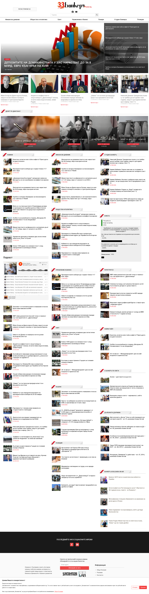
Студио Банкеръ (120, 19)
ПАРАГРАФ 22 (108, 270)
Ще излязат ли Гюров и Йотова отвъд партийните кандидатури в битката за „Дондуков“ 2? (75, 449)
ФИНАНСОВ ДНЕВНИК (63, 155)
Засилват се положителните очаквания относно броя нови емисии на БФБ (30, 307)
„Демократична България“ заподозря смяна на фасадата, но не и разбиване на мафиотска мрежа (30, 179)
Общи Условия (58, 591)
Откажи (134, 587)
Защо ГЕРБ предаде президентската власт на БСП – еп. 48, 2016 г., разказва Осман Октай (126, 446)
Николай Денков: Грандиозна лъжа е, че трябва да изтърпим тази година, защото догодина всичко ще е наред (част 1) (30, 428)
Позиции (140, 19)
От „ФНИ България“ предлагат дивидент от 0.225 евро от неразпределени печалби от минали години (77, 412)
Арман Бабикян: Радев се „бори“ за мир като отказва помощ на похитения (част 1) (126, 190)
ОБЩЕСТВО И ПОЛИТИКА (64, 209)
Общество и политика (38, 19)
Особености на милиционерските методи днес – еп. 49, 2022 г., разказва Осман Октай (127, 437)
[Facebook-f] (71, 544)
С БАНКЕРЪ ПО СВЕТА (111, 371)
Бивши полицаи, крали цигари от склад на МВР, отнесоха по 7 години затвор (127, 312)
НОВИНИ (10, 155)
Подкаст (8, 257)
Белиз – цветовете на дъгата (120, 377)
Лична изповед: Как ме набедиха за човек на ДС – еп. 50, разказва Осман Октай (127, 427)
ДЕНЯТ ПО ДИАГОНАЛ (13, 111)
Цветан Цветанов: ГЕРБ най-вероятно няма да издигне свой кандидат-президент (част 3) (126, 199)
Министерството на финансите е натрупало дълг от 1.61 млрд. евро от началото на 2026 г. (30, 228)
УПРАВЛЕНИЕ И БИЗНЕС (64, 270)
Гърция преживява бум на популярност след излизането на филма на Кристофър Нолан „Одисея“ (77, 431)
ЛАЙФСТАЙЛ (108, 329)
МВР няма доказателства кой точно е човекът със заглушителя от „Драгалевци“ (29, 317)
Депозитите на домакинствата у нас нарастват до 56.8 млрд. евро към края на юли (30, 188)
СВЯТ (57, 328)
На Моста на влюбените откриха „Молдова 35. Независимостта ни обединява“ (29, 219)
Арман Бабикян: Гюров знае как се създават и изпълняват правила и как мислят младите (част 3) (127, 171)
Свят (59, 19)
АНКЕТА (107, 216)
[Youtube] (76, 11)
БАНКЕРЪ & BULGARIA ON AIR (114, 471)
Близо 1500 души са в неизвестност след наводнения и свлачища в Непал (28, 247)
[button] (2, 48)
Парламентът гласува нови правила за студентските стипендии (27, 409)
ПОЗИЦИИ (59, 443)
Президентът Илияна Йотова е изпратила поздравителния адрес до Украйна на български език (30, 365)
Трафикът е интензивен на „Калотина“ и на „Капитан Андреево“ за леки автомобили (28, 437)
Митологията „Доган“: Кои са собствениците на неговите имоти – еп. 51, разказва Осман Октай (127, 418)
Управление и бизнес (80, 19)
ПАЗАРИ (58, 387)
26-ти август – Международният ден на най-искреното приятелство (77, 370)
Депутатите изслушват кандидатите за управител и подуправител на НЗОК (27, 418)
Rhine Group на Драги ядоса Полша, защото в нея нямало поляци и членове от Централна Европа (14, 98)
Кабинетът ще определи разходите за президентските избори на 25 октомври (27, 393)
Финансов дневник (12, 19)
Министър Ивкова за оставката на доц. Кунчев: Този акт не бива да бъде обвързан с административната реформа (30, 457)
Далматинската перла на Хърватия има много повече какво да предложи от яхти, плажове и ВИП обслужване (127, 388)
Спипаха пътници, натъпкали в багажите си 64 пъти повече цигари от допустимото (126, 285)
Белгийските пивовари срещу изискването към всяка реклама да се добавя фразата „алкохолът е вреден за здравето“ (30, 355)
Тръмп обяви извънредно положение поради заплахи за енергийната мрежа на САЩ (72, 98)
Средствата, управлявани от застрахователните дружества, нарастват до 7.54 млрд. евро (79, 197)
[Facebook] (72, 11)
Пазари (101, 19)
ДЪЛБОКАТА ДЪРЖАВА (112, 412)
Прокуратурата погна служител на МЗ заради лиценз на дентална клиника (126, 294)
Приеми (143, 587)
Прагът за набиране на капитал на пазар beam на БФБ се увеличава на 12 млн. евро (78, 401)
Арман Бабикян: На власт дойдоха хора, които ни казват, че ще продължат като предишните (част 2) (128, 181)
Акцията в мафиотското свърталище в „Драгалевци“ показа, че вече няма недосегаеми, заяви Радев (30, 345)
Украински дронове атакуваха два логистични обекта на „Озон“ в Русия (29, 237)
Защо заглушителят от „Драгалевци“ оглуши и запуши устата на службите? (78, 476)
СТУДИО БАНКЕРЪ (110, 155)
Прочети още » (4, 104)
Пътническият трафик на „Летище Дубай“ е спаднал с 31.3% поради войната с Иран (77, 421)
